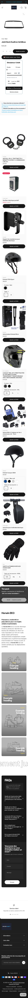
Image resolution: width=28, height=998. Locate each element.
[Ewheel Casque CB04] (14, 456)
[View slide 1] (10, 914)
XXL (7, 393)
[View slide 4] (16, 914)
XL (12, 393)
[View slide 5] (18, 914)
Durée (8, 67)
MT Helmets (6, 371)
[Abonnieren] (23, 962)
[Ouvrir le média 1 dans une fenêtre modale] (23, 14)
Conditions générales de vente (20, 988)
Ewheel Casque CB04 (9, 473)
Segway (4, 237)
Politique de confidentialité (11, 986)
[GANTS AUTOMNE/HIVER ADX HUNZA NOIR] (14, 549)
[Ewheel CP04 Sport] (14, 262)
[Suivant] (26, 2)
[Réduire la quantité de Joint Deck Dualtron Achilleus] (3, 51)
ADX (4, 564)
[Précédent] (2, 2)
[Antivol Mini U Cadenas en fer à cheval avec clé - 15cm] (14, 416)
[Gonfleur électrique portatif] (14, 183)
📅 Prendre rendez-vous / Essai (12, 57)
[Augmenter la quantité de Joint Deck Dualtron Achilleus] (10, 51)
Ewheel (4, 277)
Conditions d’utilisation (22, 991)
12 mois (18, 67)
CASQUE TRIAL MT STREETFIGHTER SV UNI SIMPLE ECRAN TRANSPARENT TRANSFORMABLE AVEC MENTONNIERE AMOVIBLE (13, 375)
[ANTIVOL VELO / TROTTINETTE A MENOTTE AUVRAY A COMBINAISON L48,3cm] (14, 142)
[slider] (6, 69)
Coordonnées (19, 986)
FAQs (7, 786)
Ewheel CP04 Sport (8, 279)
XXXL (7, 577)
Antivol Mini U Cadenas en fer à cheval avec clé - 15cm (12, 433)
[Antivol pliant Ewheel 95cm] (14, 317)
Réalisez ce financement (14, 88)
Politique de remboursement (8, 988)
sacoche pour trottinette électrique (13, 527)
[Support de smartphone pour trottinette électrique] (14, 222)
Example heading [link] (14, 666)
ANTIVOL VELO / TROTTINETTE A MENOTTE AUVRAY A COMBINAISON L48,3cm (14, 160)
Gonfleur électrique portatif (11, 200)
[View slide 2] (12, 914)
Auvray (4, 156)
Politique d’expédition (13, 991)
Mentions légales (5, 991)
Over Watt (4, 39)
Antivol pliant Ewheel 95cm (11, 334)
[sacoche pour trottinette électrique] (14, 511)
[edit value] (19, 73)
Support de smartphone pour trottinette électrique (11, 239)
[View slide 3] (14, 914)
